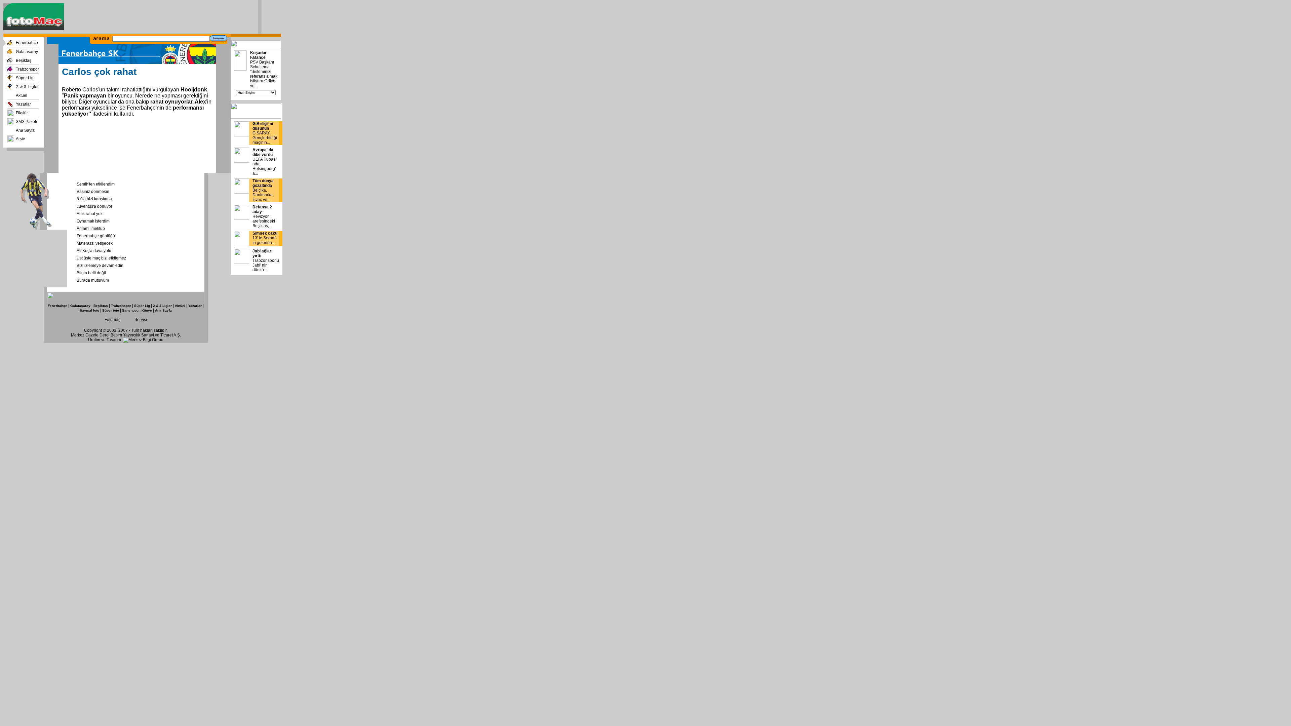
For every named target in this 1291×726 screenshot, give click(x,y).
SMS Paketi (26, 121)
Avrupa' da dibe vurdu (262, 152)
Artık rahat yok (90, 213)
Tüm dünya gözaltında (263, 183)
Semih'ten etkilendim (96, 184)
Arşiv (20, 138)
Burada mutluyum (93, 280)
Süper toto (110, 310)
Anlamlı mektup (91, 228)
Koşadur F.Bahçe (258, 55)
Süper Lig (25, 78)
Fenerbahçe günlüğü (96, 236)
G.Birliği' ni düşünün (262, 126)
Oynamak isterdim (93, 221)
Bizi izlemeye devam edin (100, 265)
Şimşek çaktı (264, 233)
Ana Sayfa (25, 130)
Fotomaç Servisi (126, 319)
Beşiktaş (23, 60)
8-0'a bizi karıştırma (94, 199)
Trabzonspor (27, 69)
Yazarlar (23, 104)
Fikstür (22, 113)
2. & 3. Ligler (27, 86)
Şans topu (130, 310)
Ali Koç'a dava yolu (94, 250)
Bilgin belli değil (91, 273)
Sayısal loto (89, 310)
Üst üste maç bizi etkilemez (101, 258)
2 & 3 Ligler (162, 306)
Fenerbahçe (27, 42)
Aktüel (21, 95)
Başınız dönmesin (93, 191)
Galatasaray (27, 51)
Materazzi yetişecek (95, 243)
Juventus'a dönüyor (94, 206)
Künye (147, 310)
